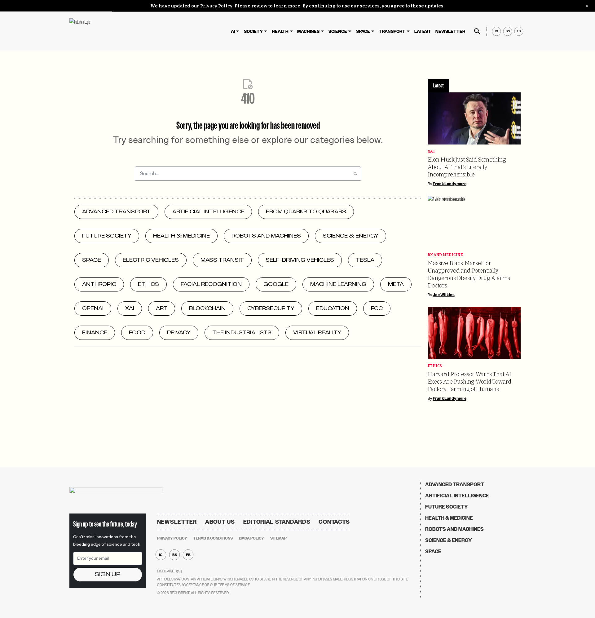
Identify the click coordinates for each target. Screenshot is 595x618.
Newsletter (450, 31)
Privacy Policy (216, 6)
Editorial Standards (277, 521)
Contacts (334, 521)
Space (363, 31)
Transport (392, 31)
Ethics (435, 366)
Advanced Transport (454, 484)
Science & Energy (448, 540)
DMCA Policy (251, 538)
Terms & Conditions (213, 538)
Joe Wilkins (444, 294)
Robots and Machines (454, 529)
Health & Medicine (449, 518)
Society (253, 31)
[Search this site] (477, 31)
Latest (422, 31)
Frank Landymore (449, 183)
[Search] (355, 174)
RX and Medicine (445, 255)
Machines (308, 31)
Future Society (446, 507)
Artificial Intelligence (457, 496)
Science (337, 31)
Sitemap (278, 538)
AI (233, 31)
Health (280, 31)
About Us (220, 521)
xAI (431, 151)
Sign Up (107, 574)
